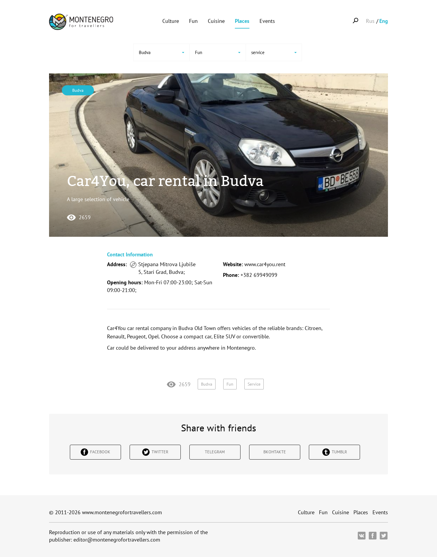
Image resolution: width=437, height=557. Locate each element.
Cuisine (216, 21)
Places (242, 21)
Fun (193, 21)
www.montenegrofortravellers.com (122, 512)
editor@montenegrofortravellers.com (116, 539)
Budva (78, 90)
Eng (383, 21)
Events (267, 21)
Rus (370, 21)
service (254, 384)
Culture (170, 21)
